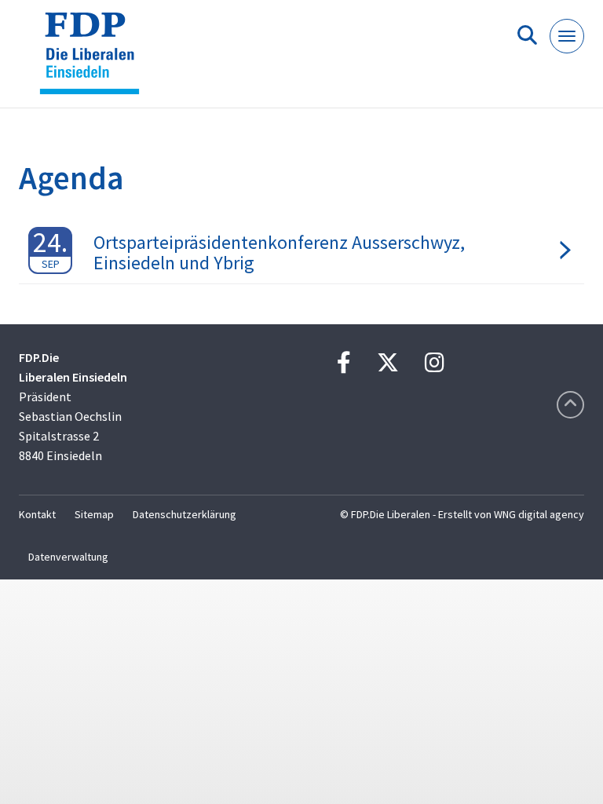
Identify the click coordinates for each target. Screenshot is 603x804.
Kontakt (37, 514)
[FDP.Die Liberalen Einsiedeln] (95, 60)
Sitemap (94, 514)
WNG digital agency (539, 514)
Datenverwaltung (68, 557)
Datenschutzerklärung (184, 514)
